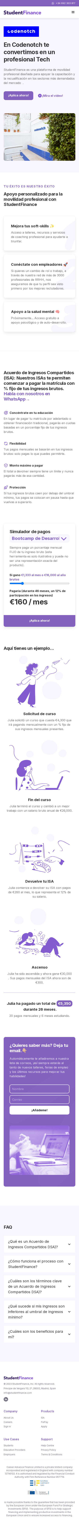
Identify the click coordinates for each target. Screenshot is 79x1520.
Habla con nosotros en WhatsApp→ (27, 396)
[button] (73, 12)
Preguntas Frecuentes (16, 3)
